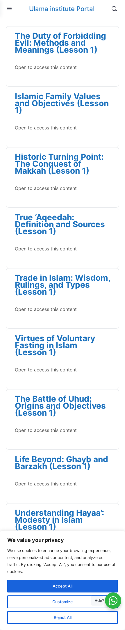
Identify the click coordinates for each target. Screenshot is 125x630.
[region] (62, 580)
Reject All (63, 617)
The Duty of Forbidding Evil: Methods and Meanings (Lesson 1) (60, 43)
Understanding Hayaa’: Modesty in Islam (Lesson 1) (59, 520)
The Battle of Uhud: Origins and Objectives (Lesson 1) (60, 406)
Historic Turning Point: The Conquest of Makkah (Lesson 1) (59, 164)
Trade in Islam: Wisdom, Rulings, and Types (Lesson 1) (62, 285)
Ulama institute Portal (61, 9)
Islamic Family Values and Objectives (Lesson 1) (62, 103)
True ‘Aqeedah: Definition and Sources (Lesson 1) (60, 224)
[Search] (114, 8)
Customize (62, 601)
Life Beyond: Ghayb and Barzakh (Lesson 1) (61, 462)
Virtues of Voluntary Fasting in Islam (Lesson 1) (55, 345)
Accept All (62, 585)
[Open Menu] (9, 8)
